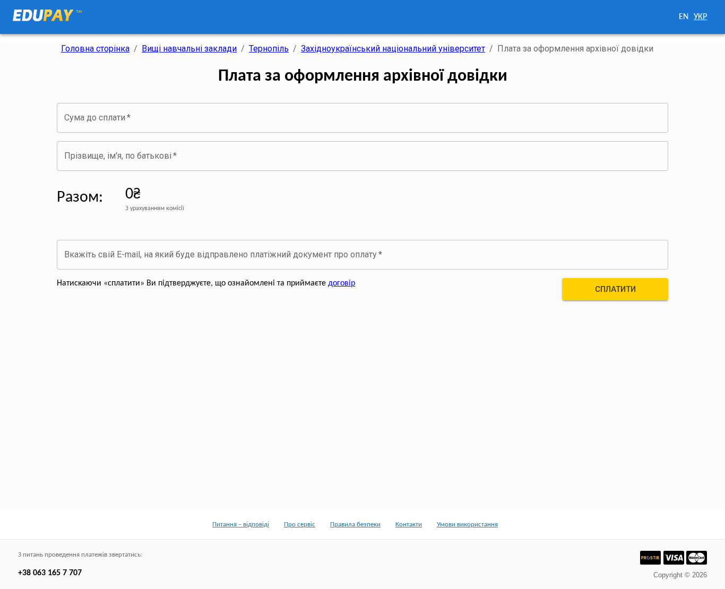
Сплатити (615, 289)
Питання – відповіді (240, 524)
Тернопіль (269, 49)
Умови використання (467, 524)
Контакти (408, 524)
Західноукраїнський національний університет (393, 49)
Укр (700, 17)
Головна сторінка (95, 49)
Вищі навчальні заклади (189, 49)
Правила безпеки (355, 524)
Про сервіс (299, 524)
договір (341, 283)
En (683, 17)
